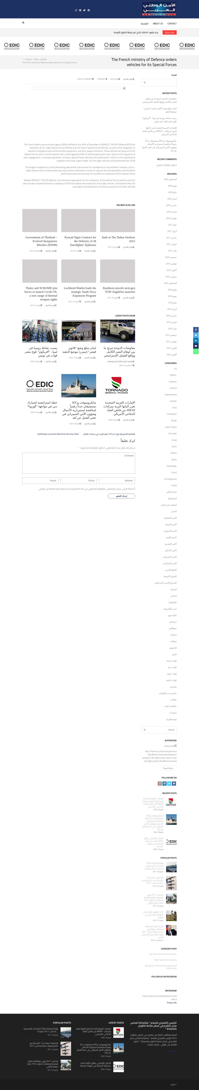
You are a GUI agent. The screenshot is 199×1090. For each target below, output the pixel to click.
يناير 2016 (172, 328)
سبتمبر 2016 (171, 276)
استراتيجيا (172, 498)
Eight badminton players (165, 960)
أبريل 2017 (172, 231)
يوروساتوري (171, 719)
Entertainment (171, 394)
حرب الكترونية (170, 609)
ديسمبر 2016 (171, 257)
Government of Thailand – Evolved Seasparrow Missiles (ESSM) (41, 241)
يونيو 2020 (172, 186)
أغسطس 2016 (170, 283)
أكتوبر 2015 (172, 348)
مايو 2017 (172, 225)
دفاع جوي (172, 615)
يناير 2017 (172, 251)
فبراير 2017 (172, 244)
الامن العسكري (170, 563)
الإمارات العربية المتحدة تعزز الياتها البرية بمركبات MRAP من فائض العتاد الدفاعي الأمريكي (159, 131)
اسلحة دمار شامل (169, 505)
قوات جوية (172, 674)
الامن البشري (171, 544)
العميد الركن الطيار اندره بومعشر (120, 361)
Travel (174, 472)
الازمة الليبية (171, 537)
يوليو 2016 (172, 289)
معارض (173, 687)
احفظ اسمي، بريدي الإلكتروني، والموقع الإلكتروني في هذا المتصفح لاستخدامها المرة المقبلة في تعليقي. (85, 488)
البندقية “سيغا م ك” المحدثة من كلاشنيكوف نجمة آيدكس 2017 (152, 880)
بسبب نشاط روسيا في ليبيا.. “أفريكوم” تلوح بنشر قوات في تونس (41, 351)
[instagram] (76, 10)
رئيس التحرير (128, 79)
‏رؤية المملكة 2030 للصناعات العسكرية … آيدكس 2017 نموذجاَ (153, 866)
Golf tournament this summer (163, 954)
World (174, 485)
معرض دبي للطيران (168, 693)
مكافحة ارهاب (170, 706)
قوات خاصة (171, 680)
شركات (173, 635)
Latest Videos (171, 427)
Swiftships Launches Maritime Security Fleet (58, 434)
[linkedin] (80, 10)
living (174, 440)
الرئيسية (144, 23)
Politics (173, 453)
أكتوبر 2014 (172, 354)
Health (174, 420)
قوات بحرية (172, 661)
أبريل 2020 (172, 199)
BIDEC (173, 375)
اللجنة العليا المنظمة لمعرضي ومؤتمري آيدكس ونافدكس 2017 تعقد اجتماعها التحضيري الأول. (152, 931)
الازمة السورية (170, 531)
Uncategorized (170, 479)
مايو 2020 (172, 192)
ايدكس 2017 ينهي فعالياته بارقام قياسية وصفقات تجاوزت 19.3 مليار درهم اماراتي (153, 899)
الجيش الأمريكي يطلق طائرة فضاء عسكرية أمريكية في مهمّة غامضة (153, 842)
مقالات (173, 699)
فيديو (174, 654)
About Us (158, 23)
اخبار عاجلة (169, 32)
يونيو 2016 (172, 296)
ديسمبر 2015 (171, 335)
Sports (174, 459)
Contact (172, 23)
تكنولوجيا (173, 602)
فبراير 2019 (172, 212)
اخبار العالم (172, 492)
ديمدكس (173, 622)
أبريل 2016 (172, 309)
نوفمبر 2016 (171, 263)
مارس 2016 (171, 315)
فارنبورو (173, 648)
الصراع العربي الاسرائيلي (166, 583)
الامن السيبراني (170, 557)
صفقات (173, 641)
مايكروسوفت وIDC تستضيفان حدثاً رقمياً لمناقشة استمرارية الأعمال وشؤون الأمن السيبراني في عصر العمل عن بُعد (79, 410)
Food (174, 407)
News (174, 446)
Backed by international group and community (161, 967)
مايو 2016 (172, 302)
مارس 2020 (171, 205)
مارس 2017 (171, 238)
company (101, 79)
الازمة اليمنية (171, 524)
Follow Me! (172, 1003)
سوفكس (173, 628)
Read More (168, 768)
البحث (174, 75)
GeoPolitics (172, 414)
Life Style (172, 433)
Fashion (173, 401)
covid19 (173, 388)
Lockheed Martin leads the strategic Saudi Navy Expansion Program (80, 291)
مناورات (173, 712)
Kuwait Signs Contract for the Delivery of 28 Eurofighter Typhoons (80, 241)
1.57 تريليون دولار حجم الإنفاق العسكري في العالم (153, 914)
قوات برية (172, 667)
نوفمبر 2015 (171, 341)
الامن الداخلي (171, 550)
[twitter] (84, 10)
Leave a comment (84, 79)
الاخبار (174, 511)
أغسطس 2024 (170, 179)
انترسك (173, 589)
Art (175, 368)
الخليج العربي (171, 570)
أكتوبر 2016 (172, 270)
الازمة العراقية (170, 518)
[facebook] (89, 10)
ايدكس (174, 596)
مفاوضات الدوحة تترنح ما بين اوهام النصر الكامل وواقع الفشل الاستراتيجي (119, 351)
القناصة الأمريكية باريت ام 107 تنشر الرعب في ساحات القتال (109, 434)
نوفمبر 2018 (171, 218)
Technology (172, 466)
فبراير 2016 (172, 322)
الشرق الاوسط (170, 576)
